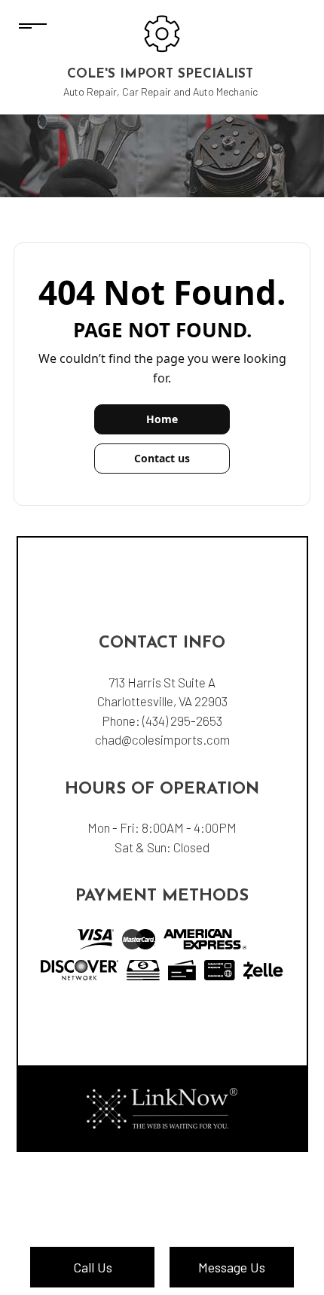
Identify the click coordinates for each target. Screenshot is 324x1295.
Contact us (162, 458)
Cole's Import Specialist (160, 74)
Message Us (231, 1267)
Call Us (92, 1267)
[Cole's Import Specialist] (162, 32)
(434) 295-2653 (182, 720)
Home (162, 419)
